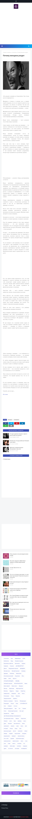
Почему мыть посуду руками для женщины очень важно (19, 441)
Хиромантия (6, 713)
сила (5, 743)
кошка (16, 728)
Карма (5, 678)
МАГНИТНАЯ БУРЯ (18, 683)
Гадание (23, 663)
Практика (18, 696)
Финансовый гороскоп (13, 711)
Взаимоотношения (19, 661)
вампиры (20, 721)
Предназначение (7, 698)
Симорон (10, 706)
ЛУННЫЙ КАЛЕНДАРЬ (8, 681)
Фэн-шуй (21, 711)
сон (24, 743)
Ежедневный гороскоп (13, 668)
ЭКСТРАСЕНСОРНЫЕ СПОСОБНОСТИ (12, 716)
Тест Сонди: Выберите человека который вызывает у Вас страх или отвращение (19, 596)
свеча (22, 741)
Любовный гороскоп (8, 683)
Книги (9, 678)
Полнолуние (6, 696)
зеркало (12, 726)
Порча (12, 696)
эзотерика (17, 748)
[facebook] (16, 1)
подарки (11, 733)
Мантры (5, 688)
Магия (26, 683)
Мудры (17, 691)
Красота (14, 678)
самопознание (16, 741)
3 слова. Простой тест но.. (15, 567)
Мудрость (12, 691)
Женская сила (7, 671)
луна (20, 728)
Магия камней (7, 686)
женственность (17, 723)
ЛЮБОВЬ (17, 681)
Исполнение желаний (8, 676)
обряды (5, 733)
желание (10, 723)
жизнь (23, 723)
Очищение (13, 693)
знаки (17, 726)
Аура (12, 658)
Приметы (15, 698)
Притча (16, 701)
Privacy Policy (4, 808)
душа (5, 723)
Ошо (19, 693)
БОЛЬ (24, 658)
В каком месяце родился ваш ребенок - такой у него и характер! (18, 589)
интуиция (6, 728)
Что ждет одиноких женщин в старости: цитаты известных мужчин (18, 434)
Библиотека (6, 661)
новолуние (20, 731)
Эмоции (17, 718)
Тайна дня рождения (8, 708)
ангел (10, 721)
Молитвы (6, 691)
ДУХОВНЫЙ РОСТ (20, 666)
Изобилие (12, 673)
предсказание (7, 736)
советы (13, 743)
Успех (5, 711)
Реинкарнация (23, 701)
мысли (14, 731)
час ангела (10, 748)
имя (26, 726)
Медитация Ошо (19, 688)
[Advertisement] (16, 26)
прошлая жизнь (21, 736)
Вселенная (17, 663)
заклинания (6, 726)
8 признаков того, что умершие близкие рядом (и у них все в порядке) (18, 616)
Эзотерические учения (8, 718)
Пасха (23, 693)
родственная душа (20, 738)
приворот (14, 736)
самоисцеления (7, 741)
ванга (25, 721)
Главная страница (7, 52)
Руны (17, 703)
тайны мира (12, 746)
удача (5, 748)
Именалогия (18, 673)
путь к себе (6, 738)
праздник (24, 733)
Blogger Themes (25, 817)
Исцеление (17, 676)
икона (22, 726)
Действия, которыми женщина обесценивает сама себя (16, 448)
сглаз (26, 741)
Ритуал (12, 703)
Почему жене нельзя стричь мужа (17, 609)
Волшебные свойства (8, 663)
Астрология (6, 658)
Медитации (11, 688)
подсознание (17, 733)
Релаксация (6, 703)
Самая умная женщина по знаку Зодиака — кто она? (19, 582)
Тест (19, 708)
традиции (25, 746)
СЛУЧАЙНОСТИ (23, 703)
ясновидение (24, 748)
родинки (12, 738)
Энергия (5, 721)
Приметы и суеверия (8, 701)
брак (15, 721)
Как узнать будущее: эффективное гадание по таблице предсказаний (17, 561)
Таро (16, 708)
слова (9, 743)
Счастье (15, 706)
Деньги (5, 668)
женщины (10, 419)
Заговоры (23, 671)
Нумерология (6, 693)
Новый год (23, 691)
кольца (11, 728)
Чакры (12, 713)
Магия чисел (14, 686)
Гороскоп (12, 666)
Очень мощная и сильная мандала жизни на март (19, 554)
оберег (25, 731)
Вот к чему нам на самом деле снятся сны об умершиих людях (19, 603)
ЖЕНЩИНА (22, 668)
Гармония (6, 666)
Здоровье (6, 673)
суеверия (6, 746)
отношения (14, 52)
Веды (12, 661)
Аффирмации (18, 658)
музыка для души (7, 731)
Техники (24, 708)
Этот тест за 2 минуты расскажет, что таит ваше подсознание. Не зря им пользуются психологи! (19, 576)
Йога (23, 676)
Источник (5, 394)
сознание (19, 743)
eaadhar (11, 817)
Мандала (21, 686)
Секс (5, 706)
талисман (19, 746)
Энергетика (23, 718)
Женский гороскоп (15, 671)
